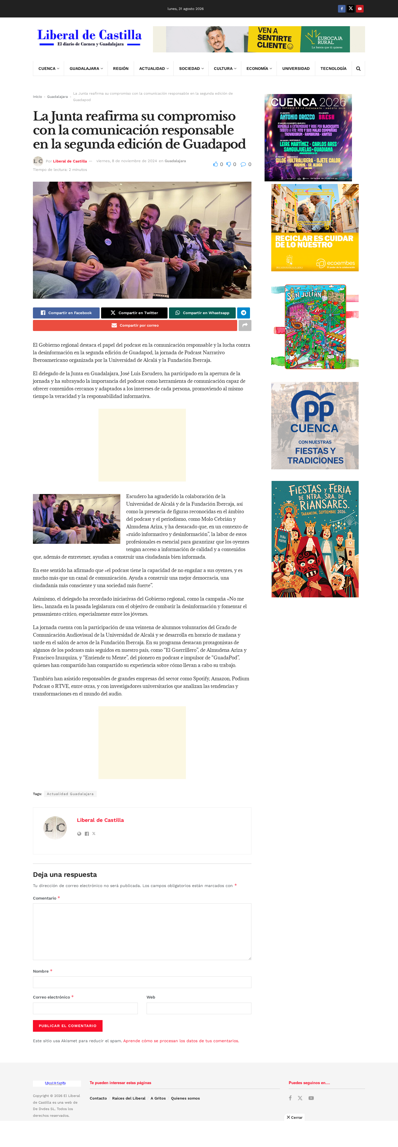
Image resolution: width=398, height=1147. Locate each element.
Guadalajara (84, 68)
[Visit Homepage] (89, 39)
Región (120, 68)
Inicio (37, 97)
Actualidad (152, 68)
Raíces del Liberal (128, 1098)
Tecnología (333, 68)
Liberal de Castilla (70, 161)
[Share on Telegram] (243, 312)
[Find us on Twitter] (351, 8)
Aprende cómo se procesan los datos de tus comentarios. (181, 1040)
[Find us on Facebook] (342, 8)
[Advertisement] (142, 445)
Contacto (98, 1098)
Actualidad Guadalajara (70, 794)
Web (151, 997)
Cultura (223, 68)
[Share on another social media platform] (245, 325)
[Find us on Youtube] (360, 8)
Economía (257, 68)
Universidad (296, 68)
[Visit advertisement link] (259, 39)
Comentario (46, 898)
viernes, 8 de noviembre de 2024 (126, 161)
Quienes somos (185, 1098)
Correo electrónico (53, 997)
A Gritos (158, 1098)
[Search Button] (358, 68)
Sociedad (189, 68)
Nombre (43, 971)
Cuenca (46, 68)
